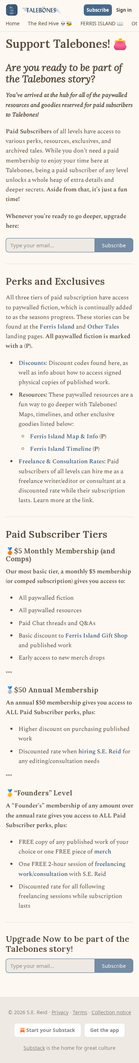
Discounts (32, 363)
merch (102, 851)
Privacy (60, 1012)
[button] (12, 23)
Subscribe (98, 10)
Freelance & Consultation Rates (61, 461)
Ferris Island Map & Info (64, 436)
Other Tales (103, 326)
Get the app (104, 1030)
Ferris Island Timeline (60, 449)
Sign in (124, 10)
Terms (80, 1012)
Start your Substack (50, 1030)
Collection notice (111, 1012)
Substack (34, 1047)
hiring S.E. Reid (99, 751)
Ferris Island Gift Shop (96, 635)
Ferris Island (57, 326)
